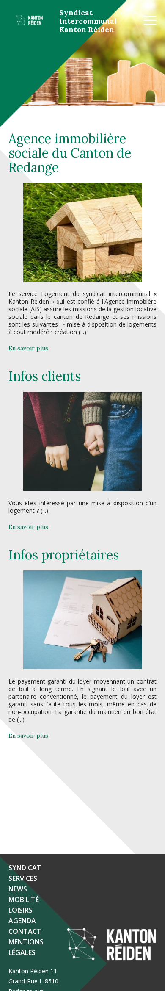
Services (22, 878)
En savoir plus (28, 348)
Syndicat (24, 867)
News (17, 889)
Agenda (22, 920)
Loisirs (20, 910)
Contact (24, 931)
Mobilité (23, 899)
